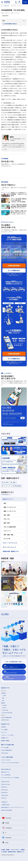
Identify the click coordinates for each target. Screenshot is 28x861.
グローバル (7, 519)
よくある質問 (4, 851)
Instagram (8, 828)
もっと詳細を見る (14, 270)
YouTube (8, 818)
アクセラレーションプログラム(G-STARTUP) (10, 762)
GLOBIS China (4, 787)
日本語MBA (3, 693)
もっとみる (4, 149)
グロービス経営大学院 (10, 527)
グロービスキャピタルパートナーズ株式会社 (10, 777)
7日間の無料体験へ (14, 265)
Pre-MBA (4, 707)
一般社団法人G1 (4, 802)
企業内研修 (3, 727)
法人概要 (3, 849)
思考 (5, 503)
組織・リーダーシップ (10, 511)
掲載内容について (20, 851)
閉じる (24, 20)
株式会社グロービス (5, 772)
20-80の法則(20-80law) (10, 24)
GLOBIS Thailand (4, 795)
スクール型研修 (4, 729)
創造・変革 (7, 523)
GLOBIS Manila (4, 792)
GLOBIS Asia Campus (5, 784)
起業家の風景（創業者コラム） (11, 551)
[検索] (15, 2)
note (6, 842)
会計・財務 (7, 515)
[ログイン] (19, 2)
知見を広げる (6, 5)
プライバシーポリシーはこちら (7, 424)
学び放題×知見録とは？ (6, 494)
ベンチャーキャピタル (5, 760)
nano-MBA (4, 705)
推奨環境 (22, 849)
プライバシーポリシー (15, 849)
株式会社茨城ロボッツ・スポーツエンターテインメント (12, 807)
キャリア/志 (7, 538)
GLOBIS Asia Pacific (5, 781)
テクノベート (7, 531)
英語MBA (3, 703)
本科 (11, 666)
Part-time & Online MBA (7, 712)
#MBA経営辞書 (5, 15)
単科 (10, 672)
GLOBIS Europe (4, 789)
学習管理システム (4, 737)
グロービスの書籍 (4, 747)
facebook (8, 837)
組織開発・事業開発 (5, 740)
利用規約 (8, 849)
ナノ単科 (9, 677)
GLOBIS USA (3, 798)
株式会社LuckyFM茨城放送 (6, 810)
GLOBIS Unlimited (5, 720)
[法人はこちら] (25, 2)
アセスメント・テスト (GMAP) (7, 735)
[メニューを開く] (2, 2)
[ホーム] (1, 5)
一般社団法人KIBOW (5, 804)
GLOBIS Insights (4, 753)
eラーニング (3, 732)
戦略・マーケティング (10, 507)
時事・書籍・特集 (8, 535)
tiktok (7, 823)
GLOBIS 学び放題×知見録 (6, 717)
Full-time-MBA (5, 710)
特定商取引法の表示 (12, 851)
